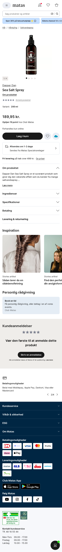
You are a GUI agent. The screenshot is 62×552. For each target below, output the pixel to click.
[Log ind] (40, 5)
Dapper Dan (9, 85)
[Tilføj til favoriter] (47, 136)
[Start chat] (55, 545)
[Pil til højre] (57, 394)
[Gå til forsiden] (19, 5)
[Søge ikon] (57, 13)
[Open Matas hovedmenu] (6, 5)
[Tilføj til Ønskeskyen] (56, 136)
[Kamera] (52, 13)
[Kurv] (57, 5)
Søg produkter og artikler (17, 14)
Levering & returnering (15, 219)
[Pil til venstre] (47, 394)
